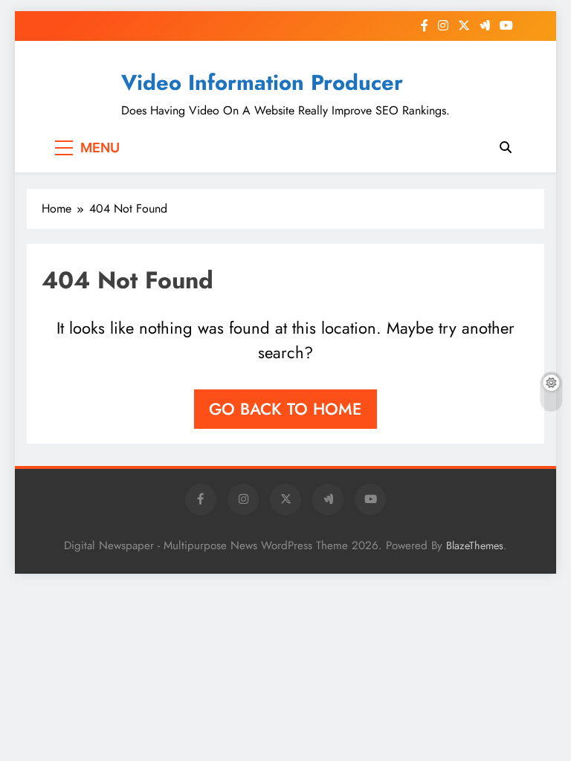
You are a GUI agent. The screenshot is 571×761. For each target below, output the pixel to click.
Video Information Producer (262, 82)
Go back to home (285, 409)
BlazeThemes (474, 545)
